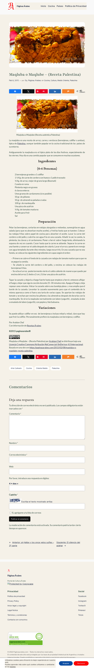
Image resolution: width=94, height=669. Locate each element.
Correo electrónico (18, 454)
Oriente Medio (42, 368)
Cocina (47, 80)
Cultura (53, 80)
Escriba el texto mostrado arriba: (37, 501)
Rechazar (81, 663)
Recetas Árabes (34, 325)
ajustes (13, 667)
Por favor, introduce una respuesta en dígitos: (29, 478)
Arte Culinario (16, 368)
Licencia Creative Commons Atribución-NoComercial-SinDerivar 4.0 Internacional (46, 344)
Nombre (13, 443)
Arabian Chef (55, 341)
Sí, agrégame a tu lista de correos (26, 512)
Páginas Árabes (23, 6)
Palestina (73, 80)
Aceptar (66, 663)
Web (11, 466)
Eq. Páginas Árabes (33, 80)
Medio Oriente (63, 80)
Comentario (15, 413)
